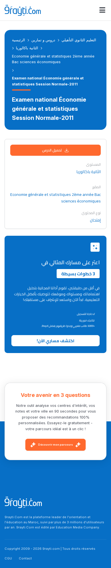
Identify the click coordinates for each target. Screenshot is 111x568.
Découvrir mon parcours (55, 444)
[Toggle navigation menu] (102, 10)
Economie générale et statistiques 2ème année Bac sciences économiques (53, 59)
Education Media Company (77, 527)
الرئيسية (18, 40)
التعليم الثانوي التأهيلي (78, 40)
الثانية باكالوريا (27, 48)
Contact (25, 558)
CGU (8, 558)
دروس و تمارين (43, 40)
